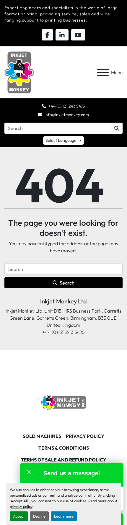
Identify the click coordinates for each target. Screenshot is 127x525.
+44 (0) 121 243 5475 (66, 106)
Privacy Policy (85, 436)
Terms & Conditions (63, 448)
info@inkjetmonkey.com (67, 114)
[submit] (117, 128)
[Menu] (103, 72)
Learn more (64, 516)
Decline (39, 516)
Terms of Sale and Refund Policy (63, 460)
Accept (19, 516)
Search (67, 283)
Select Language (60, 140)
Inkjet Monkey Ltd (63, 301)
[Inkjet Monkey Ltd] (63, 402)
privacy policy (21, 506)
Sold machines (42, 436)
